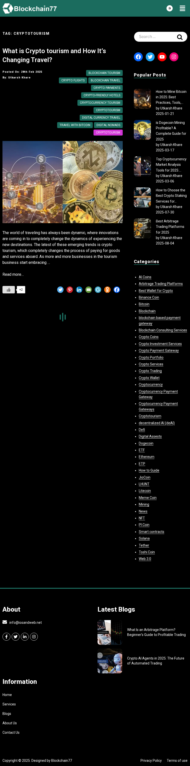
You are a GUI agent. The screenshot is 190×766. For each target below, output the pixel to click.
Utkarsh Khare (171, 108)
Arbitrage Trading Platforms (161, 284)
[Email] (88, 289)
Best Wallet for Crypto (156, 291)
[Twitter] (60, 289)
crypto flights (73, 80)
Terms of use (177, 761)
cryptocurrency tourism (100, 102)
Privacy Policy (151, 761)
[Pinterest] (70, 289)
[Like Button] (8, 289)
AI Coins (145, 277)
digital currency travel (101, 117)
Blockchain (147, 311)
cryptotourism (108, 110)
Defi (142, 430)
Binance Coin (149, 297)
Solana (144, 538)
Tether (144, 545)
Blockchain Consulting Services (163, 330)
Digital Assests (150, 436)
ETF (142, 450)
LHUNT (144, 484)
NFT (142, 518)
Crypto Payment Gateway (159, 350)
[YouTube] (162, 56)
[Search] (180, 36)
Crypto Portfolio (151, 357)
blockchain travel (105, 80)
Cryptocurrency (151, 384)
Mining (144, 504)
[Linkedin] (79, 289)
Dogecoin (146, 443)
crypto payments (107, 88)
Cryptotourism (108, 132)
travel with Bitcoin (75, 125)
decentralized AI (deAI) (157, 423)
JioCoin (144, 477)
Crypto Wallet (149, 378)
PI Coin (144, 525)
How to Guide (149, 470)
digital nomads (108, 125)
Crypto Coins (149, 337)
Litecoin (145, 491)
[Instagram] (173, 56)
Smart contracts (151, 532)
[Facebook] (117, 289)
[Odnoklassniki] (107, 289)
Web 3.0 (145, 559)
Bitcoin (144, 304)
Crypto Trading (150, 371)
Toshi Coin (147, 552)
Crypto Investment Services (160, 344)
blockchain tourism (104, 73)
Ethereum (146, 457)
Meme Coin (148, 498)
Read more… (13, 274)
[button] (183, 8)
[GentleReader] (98, 289)
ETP (142, 464)
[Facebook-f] (6, 637)
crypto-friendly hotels (102, 95)
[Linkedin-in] (25, 637)
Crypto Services (151, 364)
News (143, 511)
